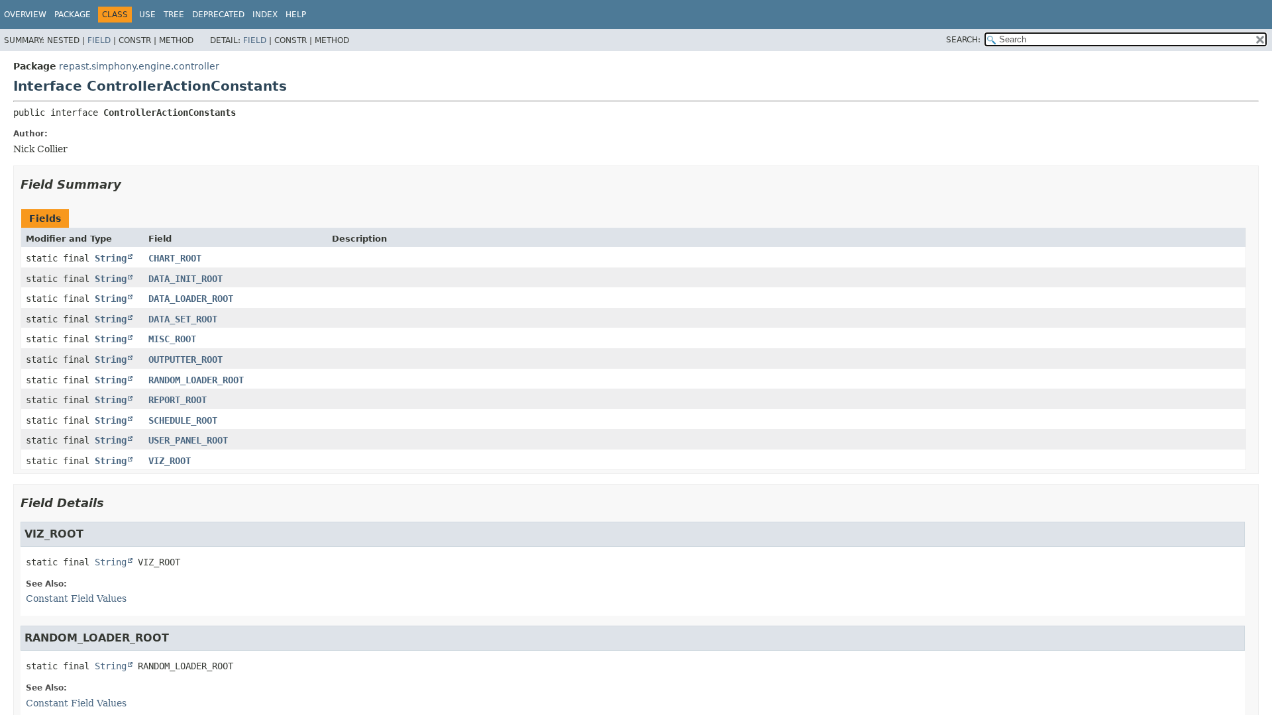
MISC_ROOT (172, 339)
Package (72, 14)
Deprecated (218, 14)
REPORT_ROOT (177, 400)
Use (147, 14)
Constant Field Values (76, 598)
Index (265, 14)
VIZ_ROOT (169, 460)
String (111, 258)
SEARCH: (963, 39)
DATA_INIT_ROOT (185, 278)
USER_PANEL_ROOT (188, 440)
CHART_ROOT (174, 258)
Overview (25, 14)
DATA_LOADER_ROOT (190, 298)
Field (99, 40)
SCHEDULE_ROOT (182, 420)
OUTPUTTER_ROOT (185, 359)
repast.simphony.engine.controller (139, 66)
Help (296, 14)
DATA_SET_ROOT (182, 319)
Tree (174, 14)
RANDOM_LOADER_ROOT (196, 380)
